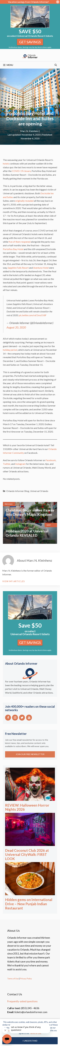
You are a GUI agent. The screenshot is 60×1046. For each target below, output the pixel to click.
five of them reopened (19, 241)
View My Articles (13, 581)
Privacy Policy (26, 978)
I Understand (30, 1040)
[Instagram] (15, 718)
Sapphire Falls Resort (18, 267)
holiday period (10, 349)
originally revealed (24, 200)
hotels (6, 163)
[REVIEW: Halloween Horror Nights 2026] (30, 798)
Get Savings (30, 42)
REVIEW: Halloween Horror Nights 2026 (27, 807)
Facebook (51, 460)
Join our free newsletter (30, 754)
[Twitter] (22, 718)
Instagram (20, 463)
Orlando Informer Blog (17, 491)
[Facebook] (8, 718)
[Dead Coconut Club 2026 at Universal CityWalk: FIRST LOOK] (30, 843)
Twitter (6, 463)
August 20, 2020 (16, 327)
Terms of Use (12, 978)
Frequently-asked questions (22, 1001)
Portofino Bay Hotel (13, 249)
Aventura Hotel (40, 267)
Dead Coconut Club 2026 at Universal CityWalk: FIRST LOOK (27, 854)
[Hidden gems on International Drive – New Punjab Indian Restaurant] (30, 893)
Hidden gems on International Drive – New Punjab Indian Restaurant (28, 904)
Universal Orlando (39, 491)
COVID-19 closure (21, 171)
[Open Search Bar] (55, 65)
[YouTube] (29, 718)
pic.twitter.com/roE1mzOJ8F (32, 315)
